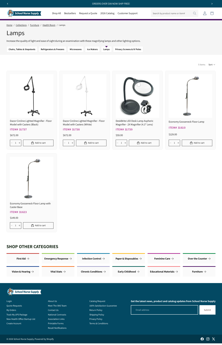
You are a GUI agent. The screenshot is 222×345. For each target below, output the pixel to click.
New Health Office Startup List (21, 319)
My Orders (11, 310)
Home (9, 25)
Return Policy (95, 310)
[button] (212, 64)
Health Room (49, 25)
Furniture (34, 25)
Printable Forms (56, 323)
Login (9, 301)
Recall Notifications (57, 327)
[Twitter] (213, 339)
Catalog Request (97, 301)
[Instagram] (208, 339)
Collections (21, 25)
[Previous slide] (7, 3)
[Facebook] (202, 339)
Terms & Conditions (98, 323)
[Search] (194, 13)
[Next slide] (211, 3)
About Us (52, 301)
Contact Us (53, 310)
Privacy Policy (95, 319)
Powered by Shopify (44, 339)
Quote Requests (14, 305)
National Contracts (57, 314)
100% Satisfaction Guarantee (103, 305)
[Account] (204, 13)
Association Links (56, 319)
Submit (207, 309)
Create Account (14, 323)
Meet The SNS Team (57, 305)
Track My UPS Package (17, 314)
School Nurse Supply (24, 339)
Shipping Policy (96, 314)
